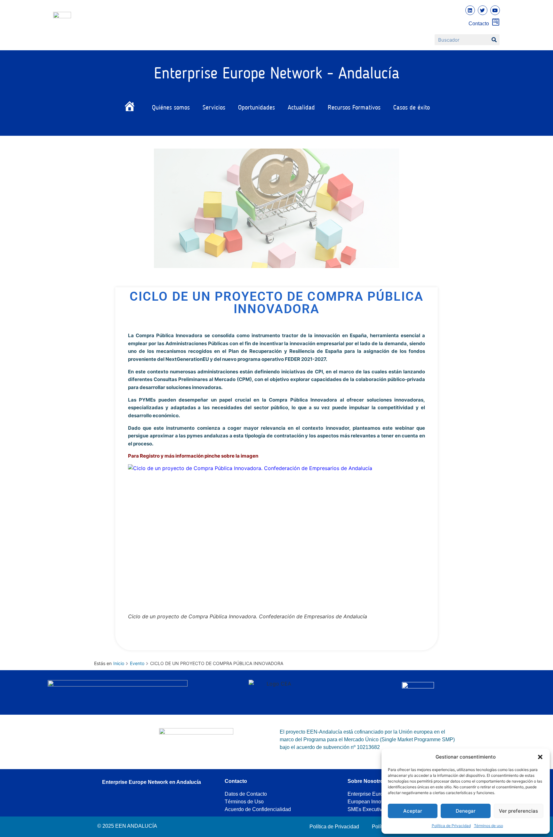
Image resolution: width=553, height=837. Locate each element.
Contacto (479, 23)
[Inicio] (131, 108)
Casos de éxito (411, 108)
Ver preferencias (518, 811)
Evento (137, 663)
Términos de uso (488, 825)
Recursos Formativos (354, 108)
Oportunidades (256, 108)
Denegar (466, 811)
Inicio (118, 663)
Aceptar (412, 811)
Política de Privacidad (451, 825)
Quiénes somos (171, 108)
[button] (540, 757)
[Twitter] (482, 10)
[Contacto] (496, 22)
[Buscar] (494, 39)
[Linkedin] (470, 10)
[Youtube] (495, 10)
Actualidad (301, 108)
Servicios (214, 108)
